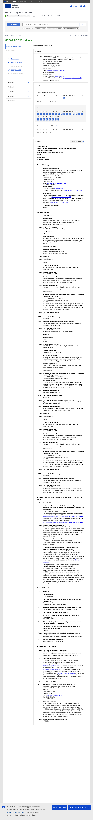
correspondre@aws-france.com (56, 70)
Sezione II (11, 87)
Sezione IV (11, 96)
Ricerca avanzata (40, 28)
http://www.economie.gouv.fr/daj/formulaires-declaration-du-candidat (63, 516)
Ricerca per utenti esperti (54, 28)
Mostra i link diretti (16, 62)
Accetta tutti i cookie (59, 807)
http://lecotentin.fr (59, 76)
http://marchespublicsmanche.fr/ (72, 78)
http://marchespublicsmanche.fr (52, 669)
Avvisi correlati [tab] (10, 50)
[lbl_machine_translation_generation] (56, 126)
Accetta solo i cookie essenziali (79, 807)
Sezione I (11, 82)
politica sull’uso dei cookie (15, 812)
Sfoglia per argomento (70, 28)
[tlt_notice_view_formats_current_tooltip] (83, 141)
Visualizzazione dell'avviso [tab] (13, 46)
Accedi (75, 6)
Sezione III (11, 91)
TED (6, 35)
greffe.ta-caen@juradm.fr (54, 695)
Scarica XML (15, 59)
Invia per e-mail (16, 70)
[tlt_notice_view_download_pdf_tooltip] (38, 113)
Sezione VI (11, 101)
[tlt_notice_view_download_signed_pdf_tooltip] (64, 98)
